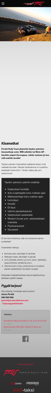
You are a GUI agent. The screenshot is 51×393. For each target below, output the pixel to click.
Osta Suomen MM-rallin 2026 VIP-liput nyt (22, 326)
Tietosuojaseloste (25, 364)
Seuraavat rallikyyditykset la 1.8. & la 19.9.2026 (25, 320)
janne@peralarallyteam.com (14, 300)
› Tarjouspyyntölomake (12, 303)
